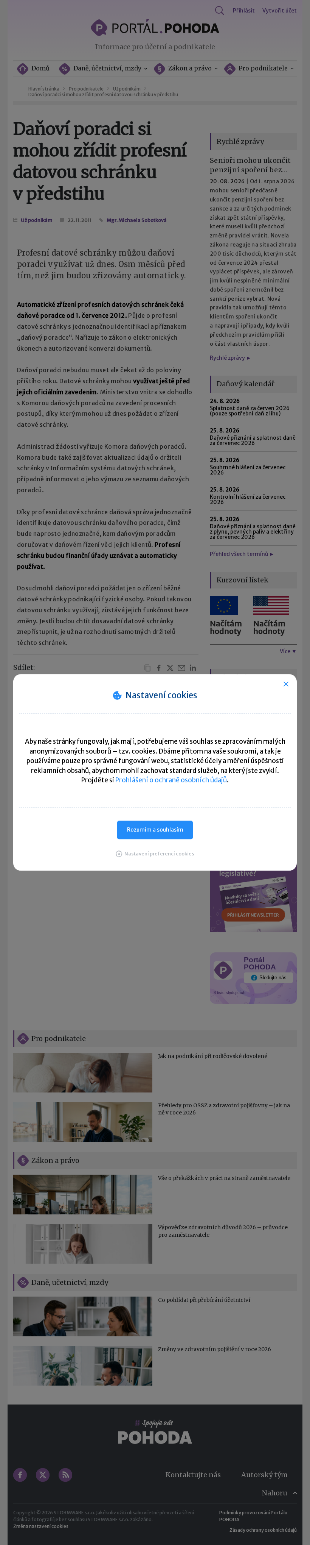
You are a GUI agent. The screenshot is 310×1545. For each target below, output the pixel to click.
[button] (155, 854)
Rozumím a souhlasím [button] (155, 829)
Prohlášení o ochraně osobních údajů (171, 780)
